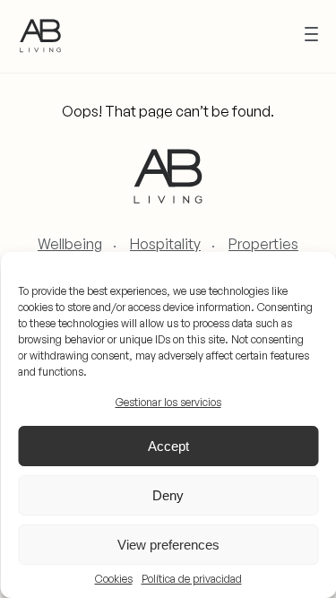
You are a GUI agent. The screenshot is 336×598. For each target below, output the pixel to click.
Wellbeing (70, 244)
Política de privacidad (192, 579)
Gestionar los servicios (168, 402)
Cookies (114, 579)
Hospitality (165, 244)
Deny (168, 495)
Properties (263, 244)
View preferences (168, 544)
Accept (168, 446)
